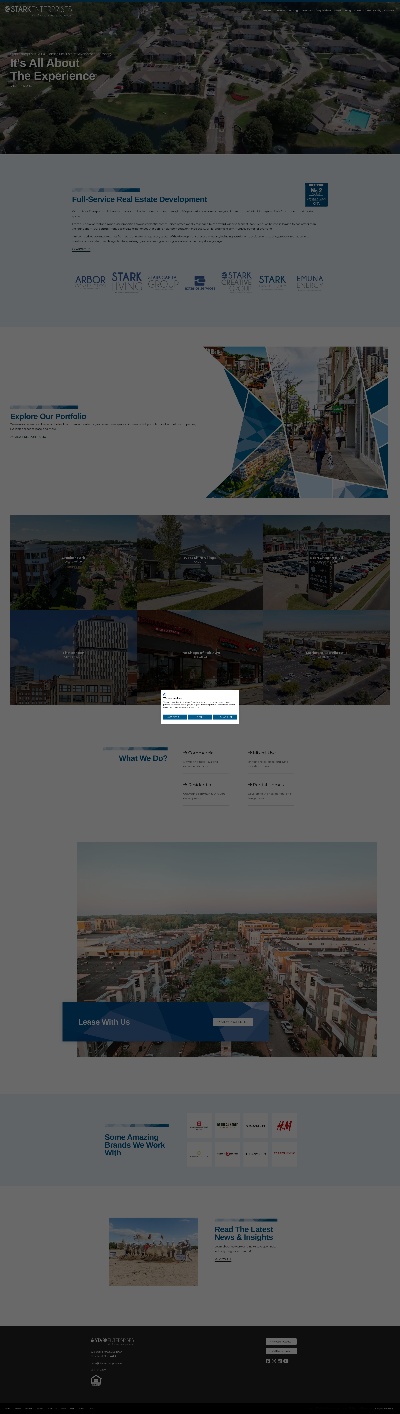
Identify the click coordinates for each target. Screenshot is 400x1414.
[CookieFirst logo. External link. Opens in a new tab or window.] (164, 694)
